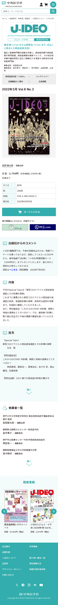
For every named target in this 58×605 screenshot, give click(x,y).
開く (29, 389)
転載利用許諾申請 (37, 569)
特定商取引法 (35, 563)
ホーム (4, 18)
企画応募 (6, 552)
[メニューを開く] (53, 4)
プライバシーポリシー (12, 569)
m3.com (43, 227)
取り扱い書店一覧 (37, 558)
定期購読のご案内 (15, 81)
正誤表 (5, 563)
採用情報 (33, 546)
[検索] (53, 11)
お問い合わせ (8, 575)
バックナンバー (42, 76)
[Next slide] (54, 511)
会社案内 (6, 546)
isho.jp (15, 227)
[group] (16, 511)
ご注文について (9, 558)
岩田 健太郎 (7, 165)
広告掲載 (42, 81)
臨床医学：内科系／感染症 (20, 18)
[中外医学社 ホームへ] (12, 5)
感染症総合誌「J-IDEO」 (15, 76)
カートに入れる (32, 212)
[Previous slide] (4, 511)
